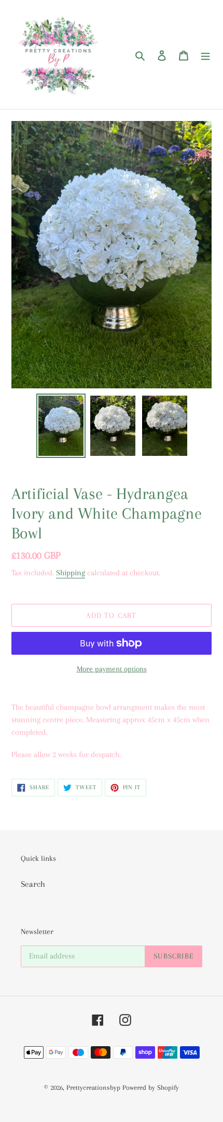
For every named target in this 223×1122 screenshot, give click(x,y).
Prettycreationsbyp (93, 1087)
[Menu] (205, 54)
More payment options (112, 669)
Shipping (70, 572)
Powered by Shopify (150, 1087)
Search (33, 884)
